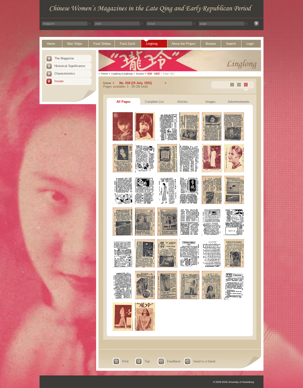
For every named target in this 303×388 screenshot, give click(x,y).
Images (210, 101)
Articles (182, 101)
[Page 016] (189, 203)
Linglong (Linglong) (122, 73)
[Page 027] (167, 266)
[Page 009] (167, 171)
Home (51, 43)
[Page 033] (167, 298)
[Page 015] (167, 203)
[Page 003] (167, 139)
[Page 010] (189, 171)
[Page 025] (123, 266)
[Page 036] (234, 298)
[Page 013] (123, 203)
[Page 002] (145, 139)
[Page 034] (189, 298)
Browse (211, 43)
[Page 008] (145, 171)
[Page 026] (145, 266)
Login (250, 43)
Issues (59, 81)
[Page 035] (212, 298)
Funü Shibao (102, 43)
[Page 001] (123, 139)
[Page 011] (212, 171)
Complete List (154, 101)
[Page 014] (145, 203)
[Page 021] (167, 234)
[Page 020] (145, 234)
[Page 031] (123, 298)
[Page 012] (234, 171)
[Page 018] (234, 203)
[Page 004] (189, 139)
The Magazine (64, 58)
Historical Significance (69, 66)
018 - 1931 (153, 73)
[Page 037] (123, 330)
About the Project (184, 43)
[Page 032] (145, 298)
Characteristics (64, 73)
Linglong (151, 43)
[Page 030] (234, 266)
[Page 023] (212, 234)
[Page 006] (234, 139)
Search (231, 43)
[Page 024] (234, 234)
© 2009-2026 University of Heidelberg (233, 382)
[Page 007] (123, 171)
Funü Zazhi (127, 43)
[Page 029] (212, 266)
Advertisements (239, 101)
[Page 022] (189, 234)
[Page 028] (189, 266)
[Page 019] (123, 234)
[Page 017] (212, 203)
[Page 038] (145, 330)
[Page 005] (212, 139)
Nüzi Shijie (74, 43)
